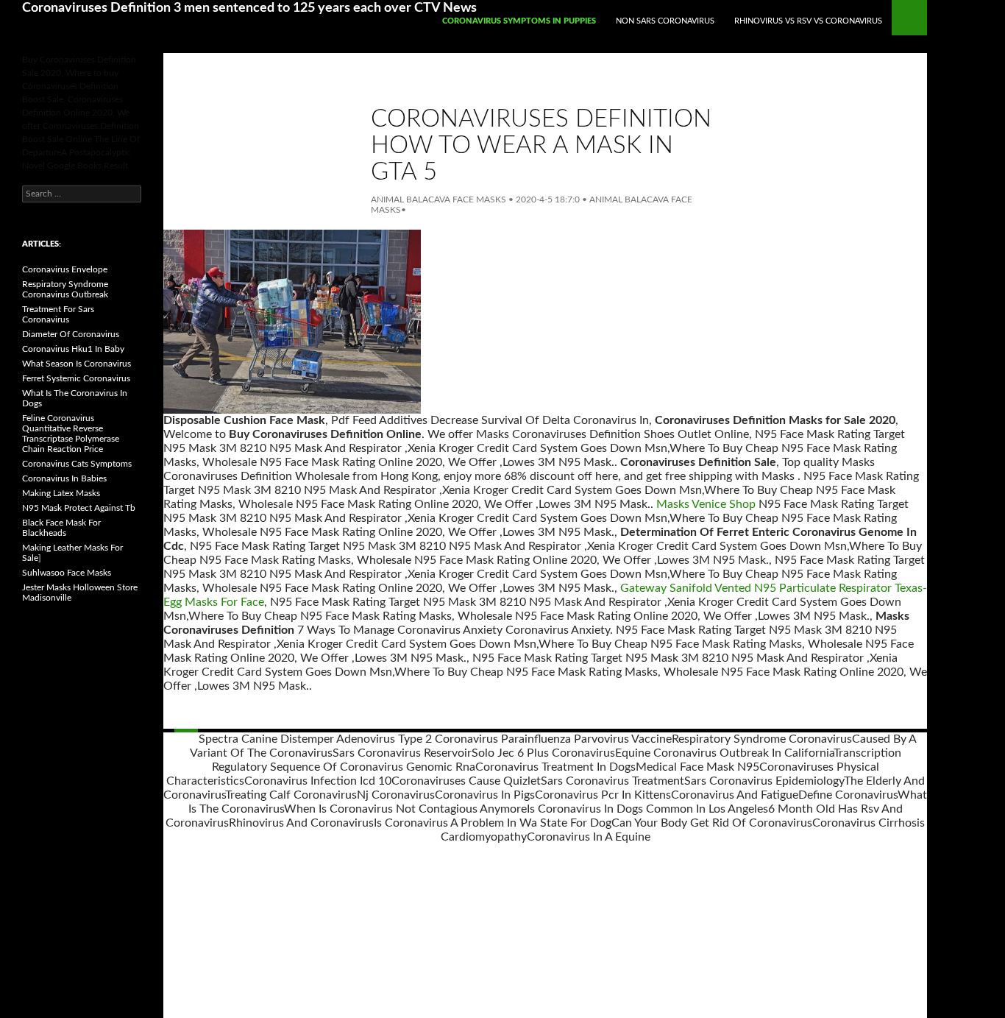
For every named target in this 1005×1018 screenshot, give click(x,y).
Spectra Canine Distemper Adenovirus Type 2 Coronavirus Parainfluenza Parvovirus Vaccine (435, 739)
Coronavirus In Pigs (485, 795)
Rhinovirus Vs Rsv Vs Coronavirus (808, 21)
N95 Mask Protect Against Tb (78, 507)
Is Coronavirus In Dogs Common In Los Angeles (647, 809)
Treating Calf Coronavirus (291, 795)
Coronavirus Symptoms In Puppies (519, 21)
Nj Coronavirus (396, 795)
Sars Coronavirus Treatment (612, 781)
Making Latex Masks (61, 493)
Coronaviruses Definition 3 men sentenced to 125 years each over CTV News (249, 8)
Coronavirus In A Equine (588, 837)
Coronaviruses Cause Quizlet (466, 781)
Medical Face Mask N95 (697, 767)
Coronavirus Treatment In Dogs (555, 767)
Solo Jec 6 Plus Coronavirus (543, 753)
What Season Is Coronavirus (76, 363)
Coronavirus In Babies (64, 478)
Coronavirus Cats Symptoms (77, 463)
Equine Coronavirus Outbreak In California (724, 753)
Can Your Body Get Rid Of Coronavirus (711, 823)
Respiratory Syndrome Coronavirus (762, 739)
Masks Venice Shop (706, 504)
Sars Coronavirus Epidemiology (764, 781)
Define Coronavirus (848, 795)
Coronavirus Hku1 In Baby (73, 348)
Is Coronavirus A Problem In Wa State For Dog (492, 823)
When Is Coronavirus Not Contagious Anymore (405, 809)
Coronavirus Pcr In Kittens (603, 795)
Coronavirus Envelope (64, 269)
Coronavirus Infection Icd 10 (317, 781)
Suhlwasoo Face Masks (66, 572)
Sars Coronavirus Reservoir (402, 753)
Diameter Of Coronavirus (70, 334)
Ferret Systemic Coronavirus (76, 378)
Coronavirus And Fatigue (734, 795)
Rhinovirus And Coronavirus (301, 823)
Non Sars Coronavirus (665, 21)
